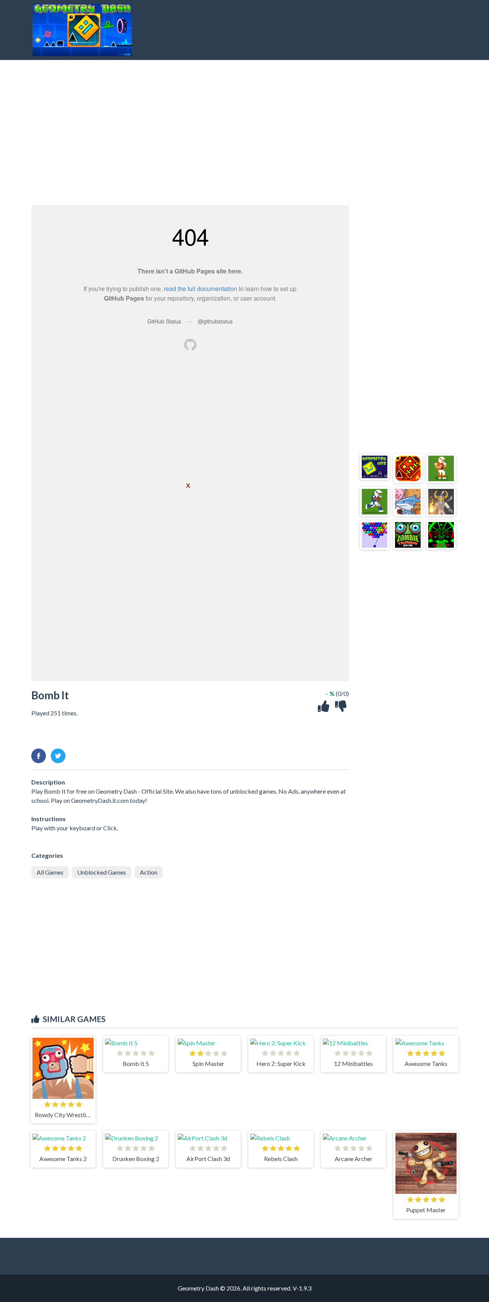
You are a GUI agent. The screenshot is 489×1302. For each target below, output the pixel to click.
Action (148, 872)
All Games (50, 872)
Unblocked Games (101, 872)
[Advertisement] (315, 30)
